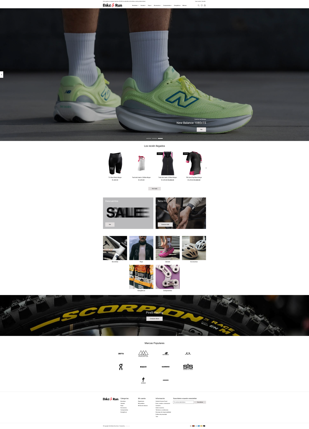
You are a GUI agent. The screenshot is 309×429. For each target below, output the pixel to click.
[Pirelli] (143, 367)
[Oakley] (188, 353)
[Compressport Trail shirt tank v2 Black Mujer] (168, 163)
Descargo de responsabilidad (163, 412)
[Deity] (121, 353)
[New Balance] (166, 353)
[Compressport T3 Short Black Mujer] (115, 163)
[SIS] (188, 367)
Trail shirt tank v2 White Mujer (141, 177)
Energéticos (177, 5)
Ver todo (154, 188)
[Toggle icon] (198, 5)
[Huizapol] (143, 353)
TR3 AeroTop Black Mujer (194, 177)
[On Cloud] (121, 367)
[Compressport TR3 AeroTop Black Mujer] (194, 163)
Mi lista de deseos (143, 405)
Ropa (141, 262)
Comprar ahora (154, 318)
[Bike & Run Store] (112, 5)
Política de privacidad (161, 414)
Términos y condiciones (162, 410)
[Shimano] (166, 367)
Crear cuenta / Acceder (200, 1)
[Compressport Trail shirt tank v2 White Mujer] (141, 163)
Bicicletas (115, 262)
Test (157, 416)
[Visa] (196, 426)
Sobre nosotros (160, 408)
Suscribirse (200, 402)
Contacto (158, 405)
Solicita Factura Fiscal (161, 401)
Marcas (184, 5)
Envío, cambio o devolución (163, 403)
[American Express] (199, 426)
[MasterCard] (193, 426)
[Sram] (166, 380)
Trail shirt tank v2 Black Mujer (167, 177)
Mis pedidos (141, 403)
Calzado (167, 262)
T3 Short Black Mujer (115, 177)
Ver (201, 129)
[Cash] (191, 426)
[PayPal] (201, 426)
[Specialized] (143, 380)
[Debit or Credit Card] (204, 426)
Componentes (167, 290)
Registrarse (141, 401)
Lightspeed (127, 426)
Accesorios (194, 262)
